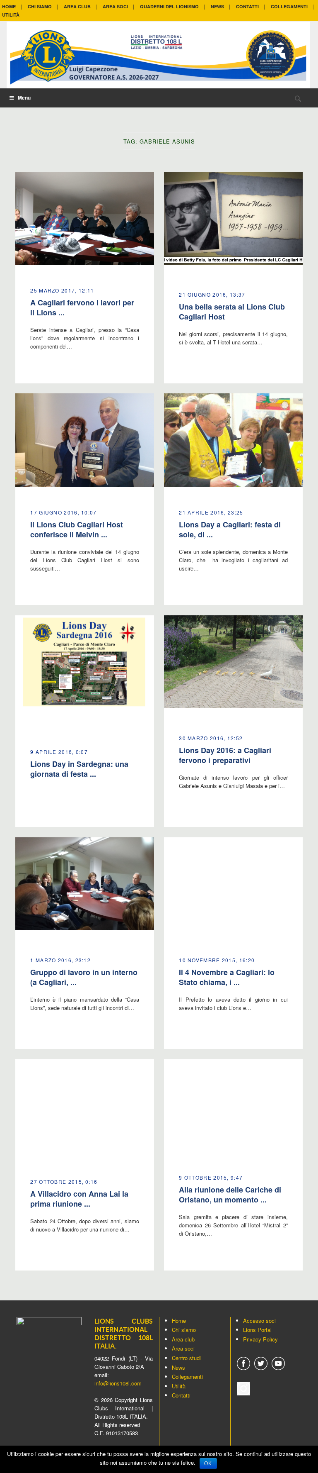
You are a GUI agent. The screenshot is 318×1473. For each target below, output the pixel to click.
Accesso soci (259, 1320)
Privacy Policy (260, 1339)
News (178, 1367)
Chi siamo (184, 1330)
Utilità (179, 1386)
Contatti (181, 1395)
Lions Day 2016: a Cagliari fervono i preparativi (225, 755)
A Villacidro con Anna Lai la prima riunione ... (79, 1198)
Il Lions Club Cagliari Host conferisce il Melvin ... (76, 529)
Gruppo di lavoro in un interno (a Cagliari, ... (83, 977)
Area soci (183, 1348)
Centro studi (186, 1358)
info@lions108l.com (118, 1383)
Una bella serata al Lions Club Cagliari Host (232, 311)
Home (179, 1320)
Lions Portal (257, 1330)
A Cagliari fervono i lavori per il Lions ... (82, 307)
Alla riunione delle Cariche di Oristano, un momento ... (230, 1194)
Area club (183, 1339)
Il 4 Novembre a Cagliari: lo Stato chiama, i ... (227, 977)
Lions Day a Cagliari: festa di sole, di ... (230, 529)
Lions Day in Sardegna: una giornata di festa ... (79, 768)
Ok (208, 1463)
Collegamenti (187, 1376)
